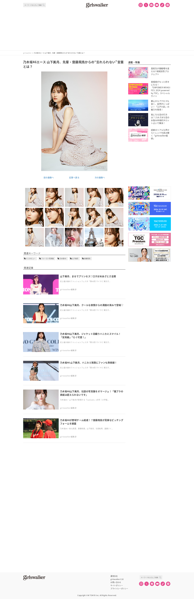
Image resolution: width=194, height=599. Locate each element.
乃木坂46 (63, 258)
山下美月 (75, 258)
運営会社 (114, 576)
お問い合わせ (115, 582)
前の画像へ (49, 177)
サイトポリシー (116, 585)
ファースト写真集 (47, 258)
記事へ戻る (74, 177)
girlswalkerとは (117, 579)
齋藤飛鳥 (87, 258)
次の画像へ (100, 177)
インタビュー (31, 258)
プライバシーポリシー (119, 588)
